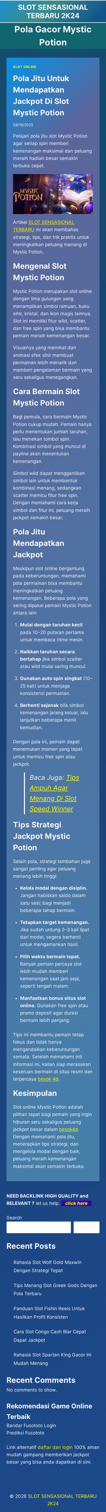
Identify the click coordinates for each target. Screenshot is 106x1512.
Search (14, 1217)
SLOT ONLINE (24, 67)
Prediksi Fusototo (25, 1433)
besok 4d (48, 1079)
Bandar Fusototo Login (31, 1425)
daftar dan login (55, 1447)
